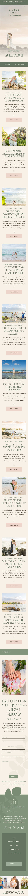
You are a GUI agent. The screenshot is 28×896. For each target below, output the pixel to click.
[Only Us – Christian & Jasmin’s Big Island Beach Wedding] (14, 369)
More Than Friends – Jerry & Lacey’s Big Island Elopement (14, 270)
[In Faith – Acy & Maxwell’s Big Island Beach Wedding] (14, 430)
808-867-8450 (20, 784)
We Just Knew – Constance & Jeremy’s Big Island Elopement (14, 215)
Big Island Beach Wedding (14, 208)
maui (18, 3)
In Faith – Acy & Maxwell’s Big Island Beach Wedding (14, 448)
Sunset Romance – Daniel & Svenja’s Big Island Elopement (14, 98)
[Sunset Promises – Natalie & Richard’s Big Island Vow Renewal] (14, 136)
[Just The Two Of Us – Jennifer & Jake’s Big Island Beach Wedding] (14, 602)
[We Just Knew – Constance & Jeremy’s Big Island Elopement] (14, 197)
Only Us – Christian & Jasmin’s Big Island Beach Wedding (14, 387)
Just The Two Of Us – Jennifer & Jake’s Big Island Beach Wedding (14, 620)
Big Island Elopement (14, 92)
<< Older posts (6, 652)
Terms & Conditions (12, 892)
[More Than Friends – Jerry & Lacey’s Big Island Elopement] (14, 253)
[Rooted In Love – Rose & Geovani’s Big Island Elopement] (14, 313)
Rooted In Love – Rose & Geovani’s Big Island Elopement (14, 331)
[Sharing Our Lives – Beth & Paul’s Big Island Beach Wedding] (14, 486)
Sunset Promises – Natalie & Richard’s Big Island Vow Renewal (14, 154)
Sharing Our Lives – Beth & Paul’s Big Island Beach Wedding (14, 503)
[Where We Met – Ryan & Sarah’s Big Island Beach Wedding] (14, 546)
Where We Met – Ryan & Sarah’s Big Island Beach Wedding (14, 564)
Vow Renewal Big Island (14, 148)
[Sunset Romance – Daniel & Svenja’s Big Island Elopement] (14, 80)
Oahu (13, 3)
